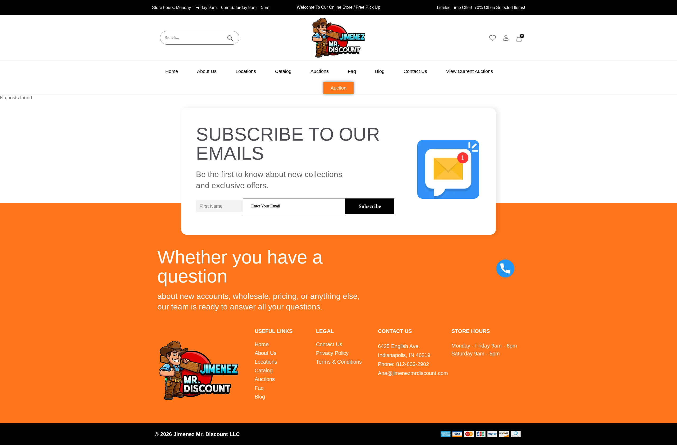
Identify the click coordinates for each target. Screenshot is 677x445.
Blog (380, 71)
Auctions (319, 71)
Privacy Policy (332, 353)
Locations (246, 71)
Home (171, 71)
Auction (338, 88)
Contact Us (415, 71)
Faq (352, 71)
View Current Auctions (469, 71)
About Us (207, 71)
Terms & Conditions (339, 361)
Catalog (283, 71)
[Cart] (519, 38)
